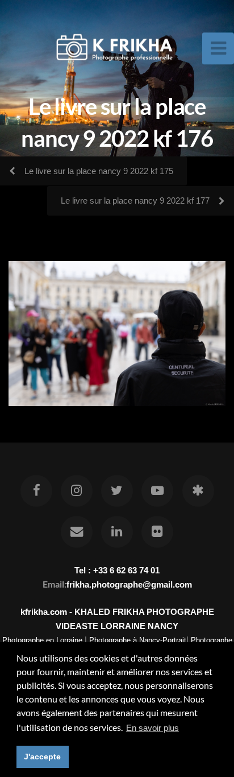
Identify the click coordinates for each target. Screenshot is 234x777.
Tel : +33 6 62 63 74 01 (117, 570)
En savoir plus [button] (152, 728)
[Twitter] (117, 491)
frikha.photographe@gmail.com (129, 584)
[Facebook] (36, 491)
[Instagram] (77, 491)
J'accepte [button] (42, 756)
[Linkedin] (117, 532)
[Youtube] (157, 491)
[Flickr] (157, 532)
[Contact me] (77, 532)
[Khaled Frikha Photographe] (198, 491)
